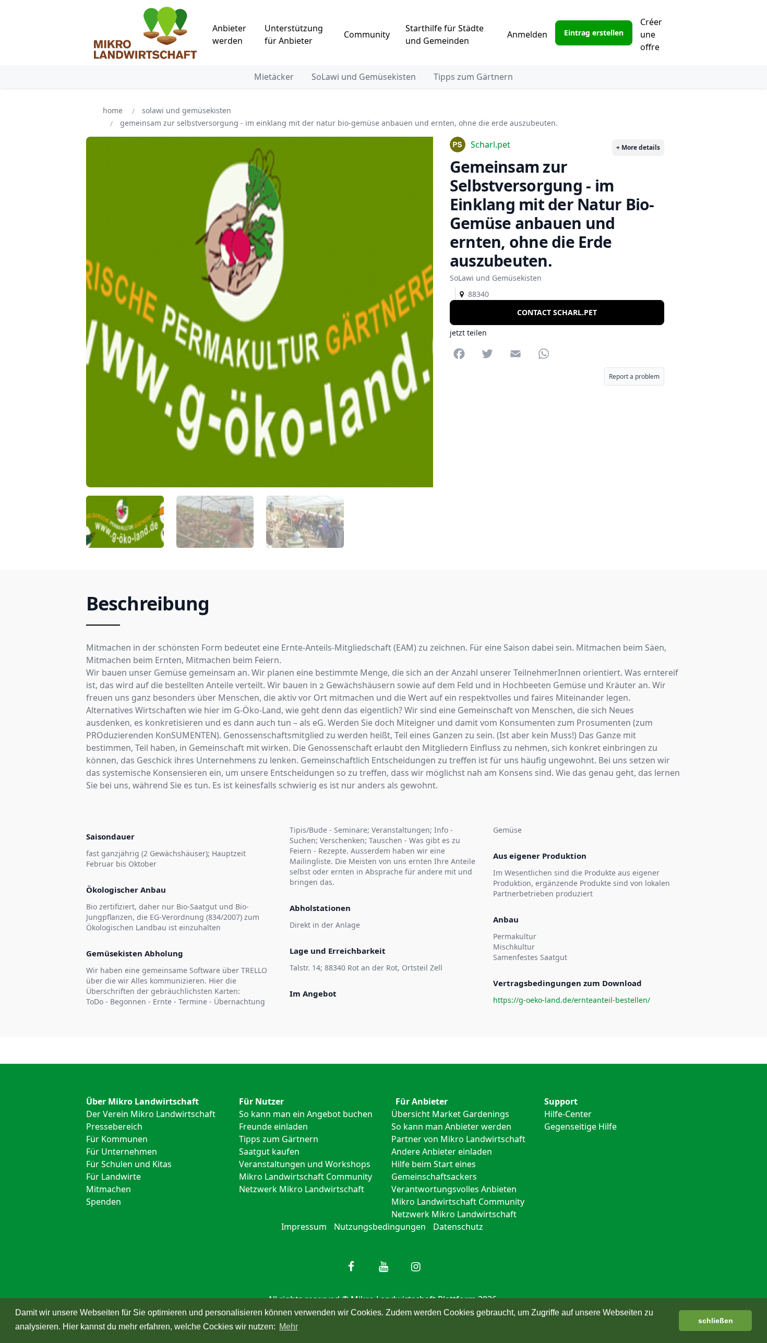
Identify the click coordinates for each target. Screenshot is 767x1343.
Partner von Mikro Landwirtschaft (458, 1139)
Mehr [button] (288, 1326)
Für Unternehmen (121, 1151)
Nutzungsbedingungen (380, 1226)
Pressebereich (114, 1126)
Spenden (103, 1201)
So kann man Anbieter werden (451, 1126)
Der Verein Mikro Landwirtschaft (150, 1114)
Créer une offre (651, 34)
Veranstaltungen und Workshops (304, 1164)
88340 (476, 294)
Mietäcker (274, 76)
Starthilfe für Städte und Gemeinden (444, 34)
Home (113, 110)
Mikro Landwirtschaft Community (305, 1176)
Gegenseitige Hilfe (580, 1126)
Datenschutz (458, 1226)
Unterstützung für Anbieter (294, 34)
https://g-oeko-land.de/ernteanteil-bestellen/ (571, 1000)
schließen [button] (715, 1320)
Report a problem (634, 377)
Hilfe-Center (568, 1114)
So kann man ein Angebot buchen (306, 1114)
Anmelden (527, 34)
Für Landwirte (113, 1176)
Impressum (304, 1226)
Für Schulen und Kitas (129, 1164)
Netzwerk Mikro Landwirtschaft (301, 1189)
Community (367, 34)
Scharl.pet (490, 144)
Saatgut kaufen (269, 1151)
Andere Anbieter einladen (441, 1151)
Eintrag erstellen (594, 33)
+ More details (638, 147)
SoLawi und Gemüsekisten (363, 76)
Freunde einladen (273, 1126)
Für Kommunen (117, 1139)
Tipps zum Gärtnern (473, 76)
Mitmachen (108, 1189)
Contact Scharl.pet (557, 312)
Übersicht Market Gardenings (450, 1114)
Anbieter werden (229, 34)
